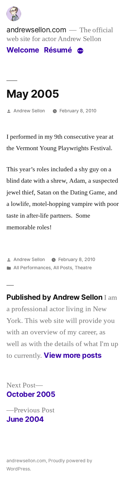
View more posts (73, 355)
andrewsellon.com (36, 29)
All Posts (62, 267)
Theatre (83, 267)
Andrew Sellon (29, 111)
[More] (80, 51)
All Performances (32, 267)
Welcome (22, 49)
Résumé (58, 49)
